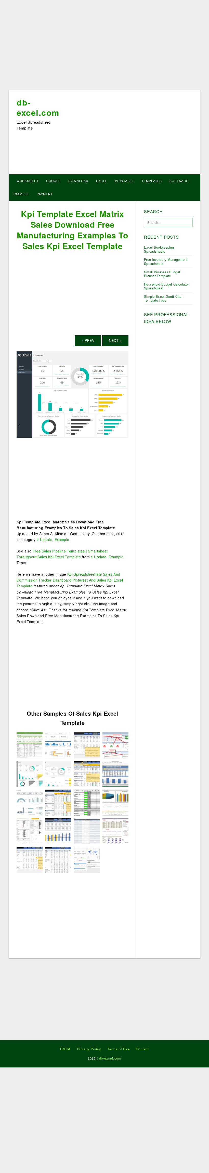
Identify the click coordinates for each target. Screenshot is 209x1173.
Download (78, 180)
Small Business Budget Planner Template (162, 273)
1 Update (44, 539)
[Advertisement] (104, 46)
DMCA (65, 1049)
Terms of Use (118, 1049)
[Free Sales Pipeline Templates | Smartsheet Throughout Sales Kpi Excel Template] (87, 830)
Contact (142, 1049)
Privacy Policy (89, 1049)
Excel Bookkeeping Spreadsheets (159, 249)
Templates (152, 180)
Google (53, 180)
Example (21, 194)
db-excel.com (38, 107)
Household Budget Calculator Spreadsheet (166, 286)
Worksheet (27, 180)
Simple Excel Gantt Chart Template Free (164, 298)
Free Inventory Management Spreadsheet (166, 261)
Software (178, 180)
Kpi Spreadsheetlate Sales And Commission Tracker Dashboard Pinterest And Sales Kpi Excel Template (70, 580)
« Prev (87, 340)
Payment (45, 194)
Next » (115, 340)
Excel (101, 180)
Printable (124, 180)
